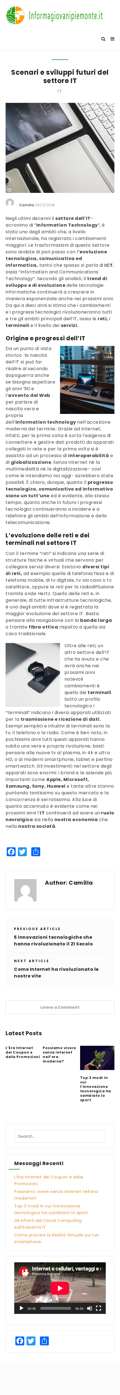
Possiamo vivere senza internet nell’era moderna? (59, 1055)
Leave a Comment (60, 1007)
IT (60, 91)
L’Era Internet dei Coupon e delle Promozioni (23, 1052)
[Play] (21, 1308)
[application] (60, 1288)
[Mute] (89, 1308)
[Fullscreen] (98, 1308)
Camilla (81, 883)
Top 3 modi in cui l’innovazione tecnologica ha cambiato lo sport (95, 1089)
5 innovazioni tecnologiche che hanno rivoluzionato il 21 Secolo (53, 940)
